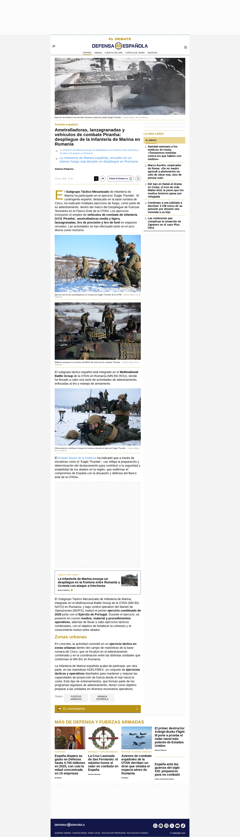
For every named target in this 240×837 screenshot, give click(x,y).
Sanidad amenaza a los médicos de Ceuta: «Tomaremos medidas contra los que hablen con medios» (164, 153)
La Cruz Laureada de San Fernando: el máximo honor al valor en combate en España (103, 763)
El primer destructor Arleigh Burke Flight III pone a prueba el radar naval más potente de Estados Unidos (169, 736)
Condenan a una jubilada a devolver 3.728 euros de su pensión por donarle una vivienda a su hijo (165, 207)
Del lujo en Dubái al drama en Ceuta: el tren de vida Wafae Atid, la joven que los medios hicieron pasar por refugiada (165, 190)
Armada (98, 53)
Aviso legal (94, 833)
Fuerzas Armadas (76, 697)
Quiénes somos (63, 833)
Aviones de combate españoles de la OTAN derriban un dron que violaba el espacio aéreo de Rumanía (136, 764)
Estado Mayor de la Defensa (77, 458)
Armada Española (102, 697)
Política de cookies (137, 833)
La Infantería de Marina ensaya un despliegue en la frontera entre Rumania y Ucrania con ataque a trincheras (89, 582)
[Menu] (52, 41)
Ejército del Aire (114, 53)
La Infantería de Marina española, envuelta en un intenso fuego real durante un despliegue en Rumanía (99, 159)
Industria (152, 53)
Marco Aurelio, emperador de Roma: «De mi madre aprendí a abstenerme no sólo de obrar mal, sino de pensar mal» (165, 171)
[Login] (185, 48)
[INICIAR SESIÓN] (185, 48)
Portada (87, 53)
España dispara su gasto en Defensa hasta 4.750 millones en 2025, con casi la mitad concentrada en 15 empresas (70, 764)
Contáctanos (79, 833)
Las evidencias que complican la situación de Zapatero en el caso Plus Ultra (164, 223)
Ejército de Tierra (135, 53)
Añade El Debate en (118, 178)
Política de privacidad (114, 833)
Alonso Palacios (64, 169)
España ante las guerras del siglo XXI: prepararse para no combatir (167, 769)
